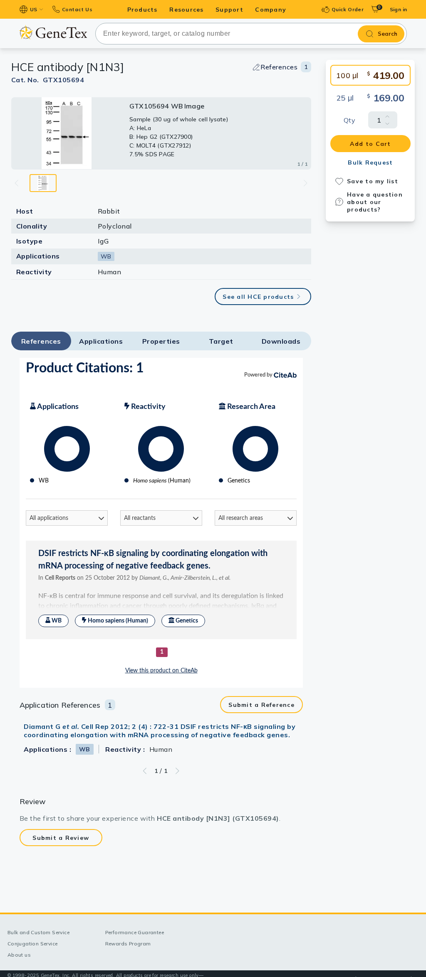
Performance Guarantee (134, 932)
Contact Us (77, 9)
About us (19, 955)
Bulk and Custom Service (38, 932)
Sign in (398, 9)
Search (387, 33)
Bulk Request (370, 162)
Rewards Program (128, 943)
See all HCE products (258, 296)
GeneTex (53, 32)
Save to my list (372, 181)
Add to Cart (370, 144)
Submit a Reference (261, 705)
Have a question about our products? (375, 202)
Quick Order (348, 9)
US (33, 9)
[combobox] (251, 33)
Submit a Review (60, 838)
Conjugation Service (32, 943)
